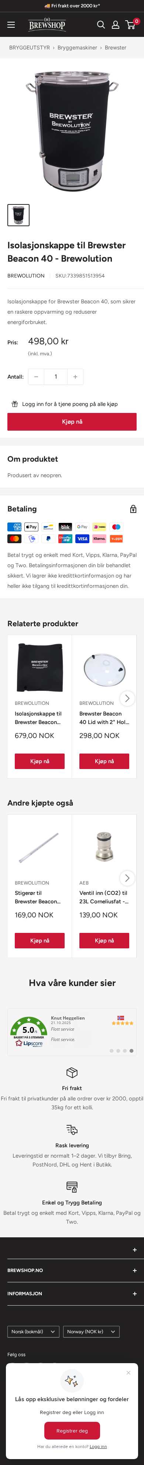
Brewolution (26, 276)
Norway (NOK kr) (85, 1331)
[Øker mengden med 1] (75, 377)
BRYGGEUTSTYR (29, 47)
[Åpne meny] (11, 25)
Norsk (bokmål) (27, 1331)
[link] (72, 1032)
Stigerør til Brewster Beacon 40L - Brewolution (37, 898)
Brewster (115, 47)
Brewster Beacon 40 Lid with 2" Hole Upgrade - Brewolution (103, 718)
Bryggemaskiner (77, 47)
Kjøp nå (72, 421)
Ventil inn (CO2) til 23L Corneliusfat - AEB (103, 898)
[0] (130, 24)
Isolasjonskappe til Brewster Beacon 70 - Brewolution (38, 718)
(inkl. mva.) (40, 353)
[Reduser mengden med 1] (36, 377)
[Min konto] (115, 25)
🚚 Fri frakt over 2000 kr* (72, 5)
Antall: (15, 376)
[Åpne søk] (101, 25)
